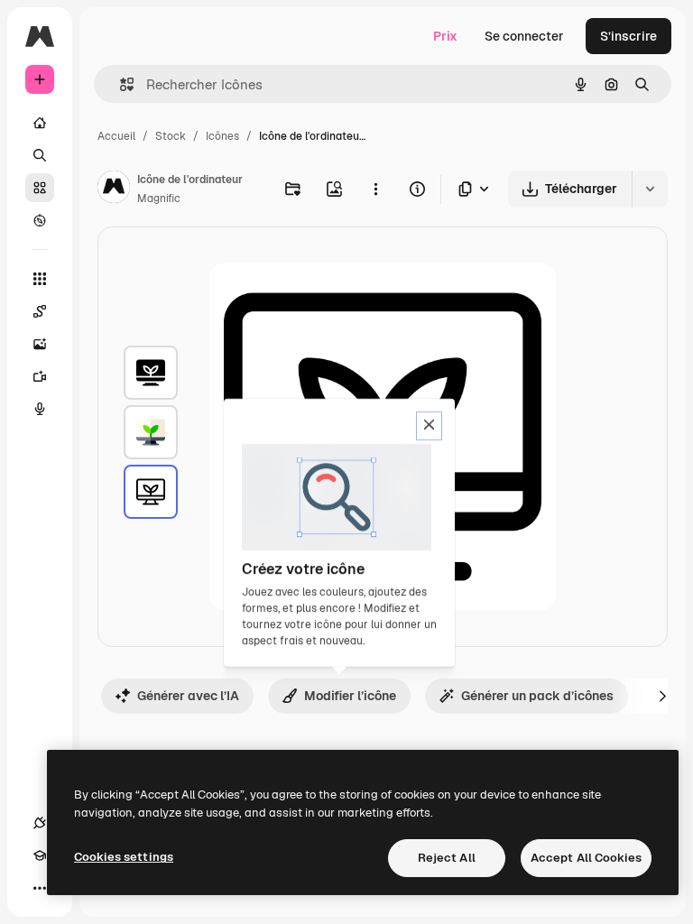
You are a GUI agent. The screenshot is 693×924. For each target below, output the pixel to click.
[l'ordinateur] (151, 373)
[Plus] (39, 887)
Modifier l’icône (350, 696)
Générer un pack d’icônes (537, 696)
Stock (170, 136)
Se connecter (524, 36)
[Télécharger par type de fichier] (475, 189)
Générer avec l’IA (188, 696)
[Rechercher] (39, 155)
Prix (445, 36)
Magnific (158, 198)
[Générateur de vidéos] (39, 376)
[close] (429, 426)
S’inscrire (628, 36)
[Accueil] (39, 122)
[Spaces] (39, 311)
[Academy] (39, 855)
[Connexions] (39, 822)
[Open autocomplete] (119, 84)
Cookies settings (123, 856)
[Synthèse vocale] (39, 408)
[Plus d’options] (375, 189)
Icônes (222, 136)
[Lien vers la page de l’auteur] (113, 189)
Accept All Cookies (586, 857)
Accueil (116, 136)
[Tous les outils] (39, 278)
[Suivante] (662, 696)
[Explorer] (39, 220)
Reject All (447, 857)
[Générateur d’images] (39, 343)
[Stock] (39, 187)
